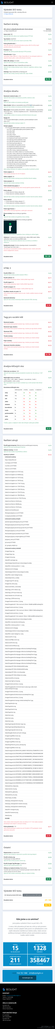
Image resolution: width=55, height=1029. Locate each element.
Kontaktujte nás (27, 978)
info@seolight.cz (36, 973)
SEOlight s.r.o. (48, 1026)
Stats (53, 1026)
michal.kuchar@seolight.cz (13, 995)
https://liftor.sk (9, 14)
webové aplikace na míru (49, 1027)
